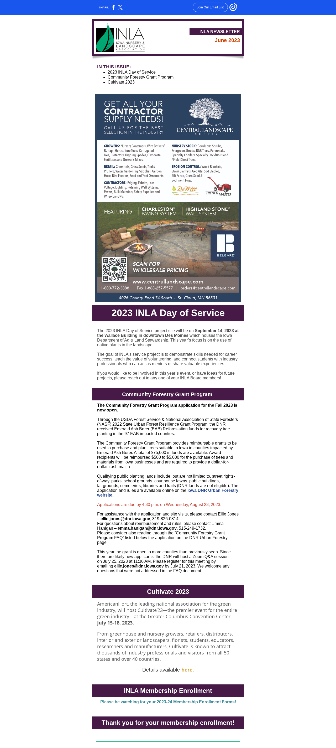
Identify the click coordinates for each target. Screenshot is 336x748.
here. (187, 670)
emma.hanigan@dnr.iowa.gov (147, 528)
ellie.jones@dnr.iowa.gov (125, 519)
